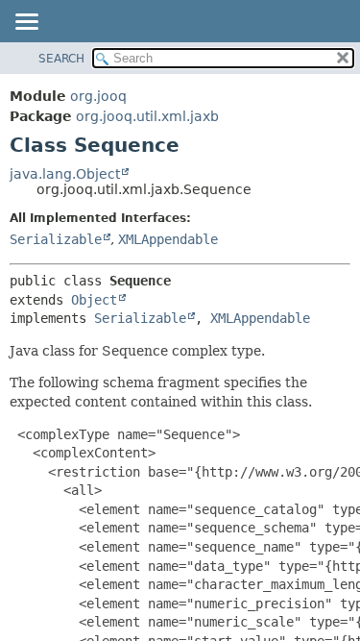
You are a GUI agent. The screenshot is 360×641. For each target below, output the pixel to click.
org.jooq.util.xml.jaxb (147, 116)
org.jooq (98, 96)
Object (94, 300)
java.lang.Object (65, 174)
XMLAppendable (168, 239)
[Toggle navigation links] (26, 23)
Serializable (56, 239)
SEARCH (61, 58)
